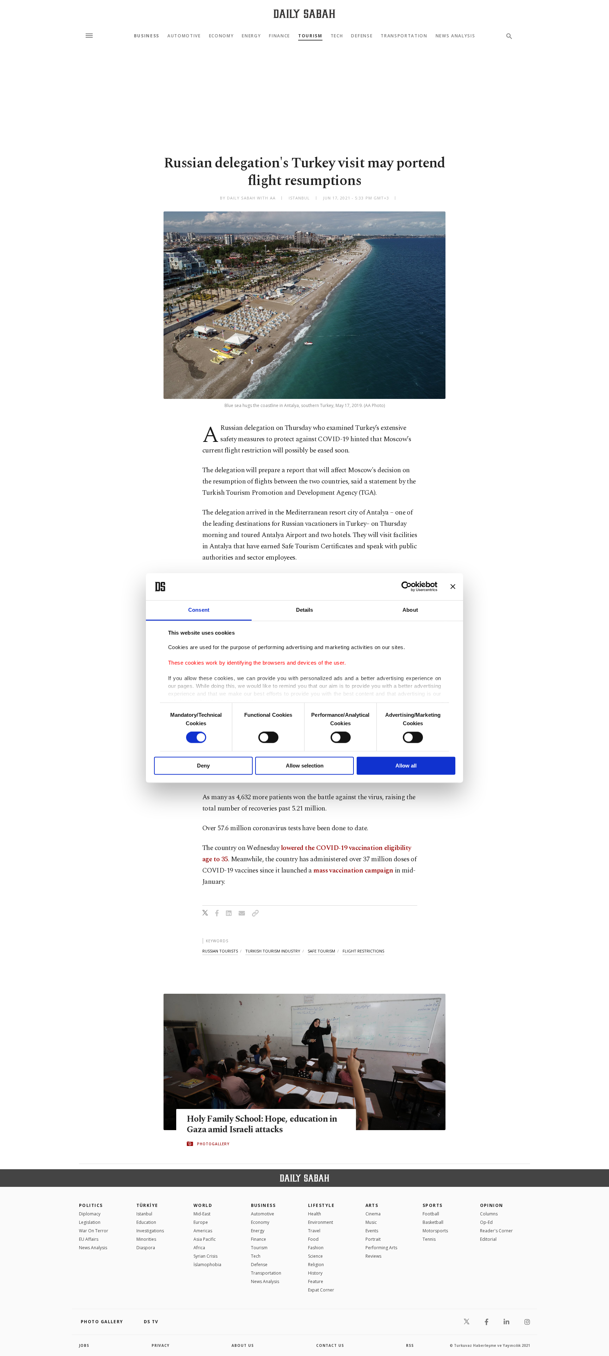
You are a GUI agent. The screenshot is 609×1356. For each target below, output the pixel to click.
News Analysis (455, 36)
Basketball (433, 1222)
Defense (362, 36)
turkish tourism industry (272, 951)
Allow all (406, 766)
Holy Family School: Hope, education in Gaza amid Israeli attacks (262, 1124)
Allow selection (305, 766)
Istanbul (144, 1214)
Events (371, 1231)
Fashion (316, 1248)
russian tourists (220, 951)
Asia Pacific (204, 1239)
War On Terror (93, 1231)
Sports (433, 1205)
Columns (489, 1214)
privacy (161, 1345)
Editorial (488, 1239)
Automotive (184, 36)
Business (146, 36)
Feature (315, 1281)
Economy (221, 36)
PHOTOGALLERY (213, 1143)
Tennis (429, 1239)
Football (431, 1214)
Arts (372, 1205)
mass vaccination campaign (353, 870)
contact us (330, 1345)
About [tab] (410, 610)
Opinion (491, 1205)
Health (314, 1214)
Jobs (84, 1345)
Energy (251, 36)
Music (371, 1222)
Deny (203, 766)
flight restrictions (363, 951)
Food (313, 1239)
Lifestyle (321, 1205)
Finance (279, 36)
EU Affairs (88, 1239)
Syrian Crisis (205, 1256)
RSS (410, 1345)
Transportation (404, 36)
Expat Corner (321, 1290)
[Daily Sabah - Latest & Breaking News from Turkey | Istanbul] (304, 13)
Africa (199, 1248)
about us (243, 1345)
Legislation (89, 1222)
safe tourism (321, 951)
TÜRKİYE (147, 1205)
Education (146, 1222)
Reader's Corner (496, 1231)
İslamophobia (207, 1265)
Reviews (373, 1256)
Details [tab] (304, 610)
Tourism (310, 36)
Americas (202, 1231)
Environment (320, 1222)
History (315, 1273)
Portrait (373, 1239)
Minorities (146, 1239)
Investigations (150, 1231)
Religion (316, 1265)
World (202, 1205)
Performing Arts (381, 1248)
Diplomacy (89, 1214)
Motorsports (435, 1231)
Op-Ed (486, 1222)
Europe (200, 1222)
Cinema (373, 1214)
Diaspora (145, 1248)
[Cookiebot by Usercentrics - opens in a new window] (406, 586)
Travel (314, 1231)
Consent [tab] (198, 610)
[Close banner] (452, 586)
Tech (337, 36)
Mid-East (201, 1214)
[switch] (268, 737)
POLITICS (91, 1205)
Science (315, 1256)
